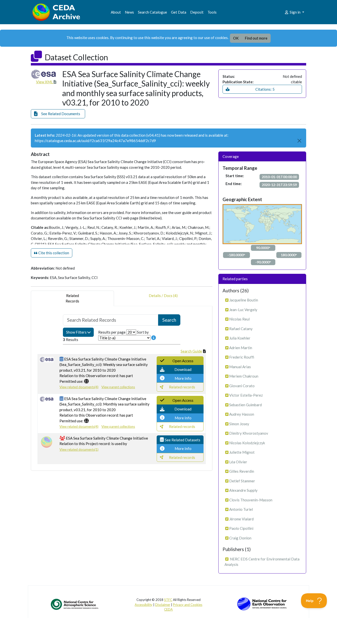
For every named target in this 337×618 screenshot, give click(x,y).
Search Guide (191, 351)
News (129, 12)
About (116, 12)
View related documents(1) (78, 449)
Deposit (197, 12)
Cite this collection (53, 253)
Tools (212, 12)
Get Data (178, 12)
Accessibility (143, 605)
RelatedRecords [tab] (72, 298)
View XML (45, 82)
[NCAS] (75, 604)
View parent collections (118, 387)
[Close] (299, 141)
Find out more (256, 38)
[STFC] (262, 603)
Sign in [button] (295, 12)
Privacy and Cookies (187, 605)
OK (236, 38)
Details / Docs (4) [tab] (163, 295)
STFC (168, 600)
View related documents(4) (78, 387)
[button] (58, 113)
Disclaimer (162, 605)
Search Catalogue (152, 12)
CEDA (168, 609)
